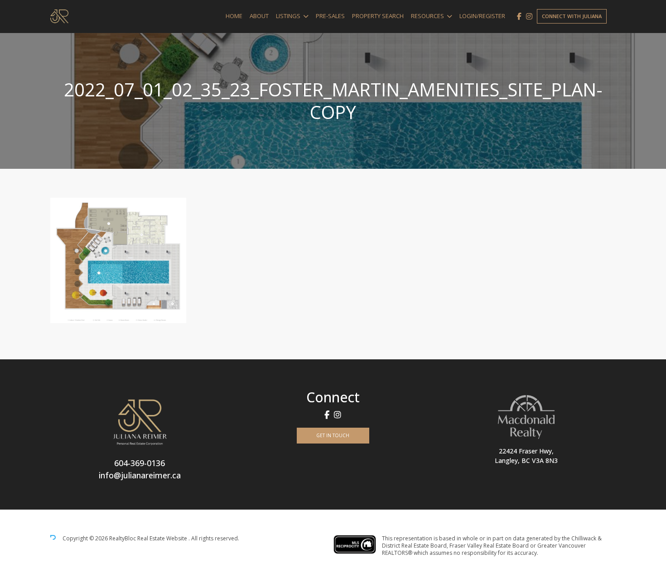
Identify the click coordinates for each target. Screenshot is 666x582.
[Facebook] (519, 16)
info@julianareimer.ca (140, 475)
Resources (427, 16)
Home (234, 16)
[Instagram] (529, 16)
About (259, 16)
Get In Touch (332, 435)
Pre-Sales (330, 16)
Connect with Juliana (572, 16)
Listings (288, 16)
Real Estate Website (162, 539)
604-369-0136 (139, 463)
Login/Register (482, 16)
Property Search (378, 16)
